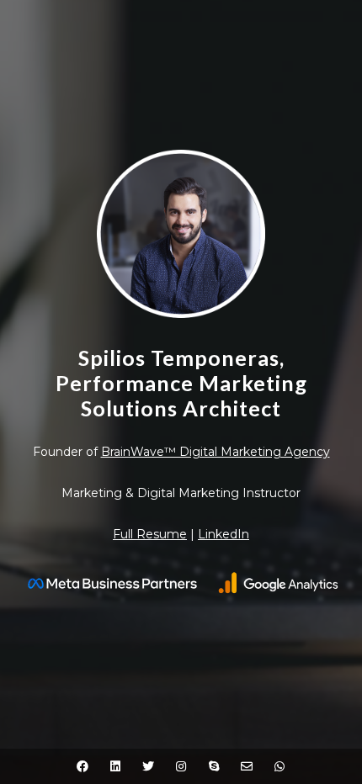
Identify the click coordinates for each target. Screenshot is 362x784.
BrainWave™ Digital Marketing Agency (215, 451)
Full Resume (150, 534)
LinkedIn (223, 534)
